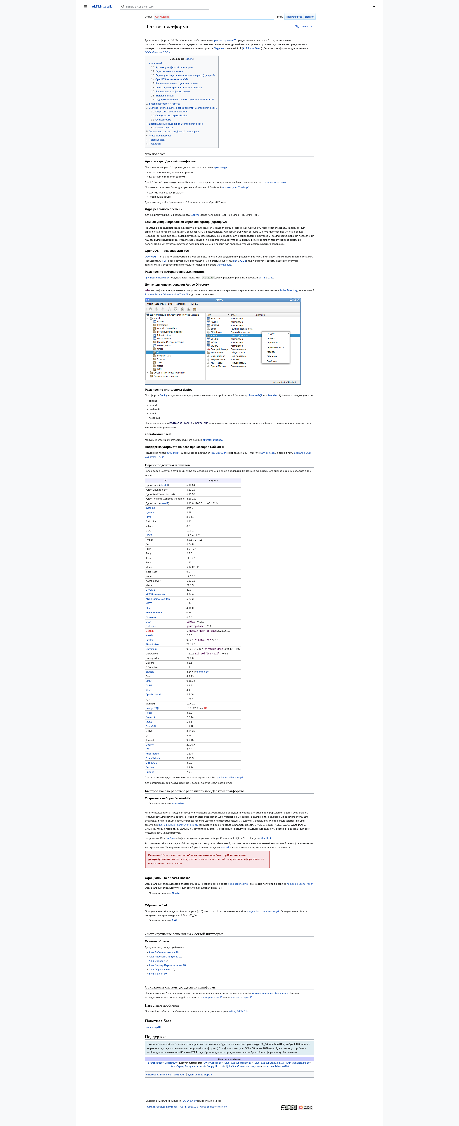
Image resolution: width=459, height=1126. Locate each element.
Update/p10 (171, 1063)
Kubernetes (152, 753)
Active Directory (288, 290)
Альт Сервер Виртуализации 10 (167, 965)
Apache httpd (153, 694)
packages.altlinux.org (229, 777)
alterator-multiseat (213, 439)
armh (193, 824)
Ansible (150, 767)
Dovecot (150, 717)
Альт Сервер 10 (158, 960)
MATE (262, 277)
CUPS (149, 685)
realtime (195, 214)
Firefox (149, 639)
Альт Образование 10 (161, 969)
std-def (164, 485)
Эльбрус (170, 838)
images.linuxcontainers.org (262, 911)
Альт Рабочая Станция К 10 (165, 956)
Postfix (149, 712)
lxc (210, 911)
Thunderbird (153, 644)
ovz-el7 (164, 503)
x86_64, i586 (165, 824)
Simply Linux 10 (158, 973)
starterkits (178, 803)
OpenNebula (224, 264)
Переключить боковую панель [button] (87, 8)
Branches (165, 1074)
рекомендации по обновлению (270, 993)
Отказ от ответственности (213, 1107)
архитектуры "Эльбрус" (235, 187)
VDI (164, 260)
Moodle (272, 395)
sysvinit (150, 512)
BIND (149, 680)
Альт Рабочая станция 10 (164, 952)
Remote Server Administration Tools (165, 294)
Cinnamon (151, 617)
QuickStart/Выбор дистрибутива (243, 1066)
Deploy (163, 395)
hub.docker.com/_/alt (298, 883)
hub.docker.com (237, 883)
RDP (235, 260)
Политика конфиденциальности (162, 1107)
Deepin (150, 630)
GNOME (150, 589)
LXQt (148, 621)
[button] (373, 7)
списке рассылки (209, 997)
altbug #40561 (237, 1011)
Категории (152, 1074)
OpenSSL (151, 726)
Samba (150, 671)
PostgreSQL (255, 395)
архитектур (220, 167)
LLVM (149, 535)
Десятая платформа (200, 1074)
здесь (224, 847)
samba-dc (203, 671)
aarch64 (181, 824)
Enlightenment (154, 612)
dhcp (148, 690)
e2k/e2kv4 (265, 838)
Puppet (150, 771)
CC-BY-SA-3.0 (190, 1101)
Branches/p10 (153, 1027)
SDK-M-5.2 (266, 452)
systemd (150, 507)
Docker (150, 744)
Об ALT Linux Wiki (189, 1107)
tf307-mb (172, 452)
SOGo (149, 721)
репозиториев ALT (224, 40)
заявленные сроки (275, 182)
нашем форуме (240, 997)
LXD (174, 920)
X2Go (243, 260)
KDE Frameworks (155, 594)
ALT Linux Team (252, 48)
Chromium (151, 648)
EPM (148, 516)
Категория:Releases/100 (276, 1066)
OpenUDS (150, 256)
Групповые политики (157, 277)
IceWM (149, 635)
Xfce (270, 277)
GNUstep (151, 626)
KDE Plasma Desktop (158, 598)
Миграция (179, 1074)
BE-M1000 (217, 452)
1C (205, 708)
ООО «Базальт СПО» (157, 52)
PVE (148, 749)
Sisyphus (219, 48)
